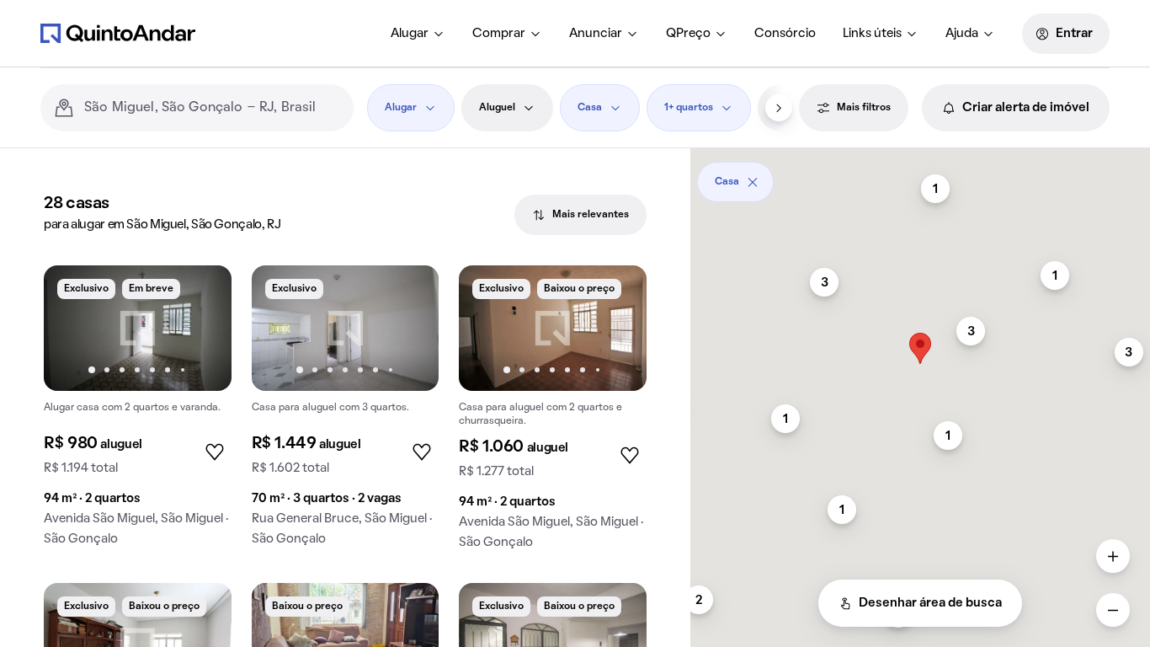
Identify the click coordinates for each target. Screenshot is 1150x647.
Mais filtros (864, 108)
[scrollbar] (920, 175)
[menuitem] (418, 33)
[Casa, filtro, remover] (752, 182)
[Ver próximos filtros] (778, 107)
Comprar (498, 34)
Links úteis (872, 34)
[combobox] (212, 108)
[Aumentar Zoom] (1113, 556)
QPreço (688, 34)
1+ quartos (688, 108)
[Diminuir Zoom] (1113, 610)
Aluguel (497, 108)
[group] (138, 412)
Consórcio (785, 34)
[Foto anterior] (74, 328)
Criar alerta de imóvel (1025, 108)
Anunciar (595, 34)
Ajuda (961, 34)
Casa (590, 108)
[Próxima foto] (201, 328)
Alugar (410, 34)
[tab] (580, 215)
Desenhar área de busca (930, 603)
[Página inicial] (117, 33)
